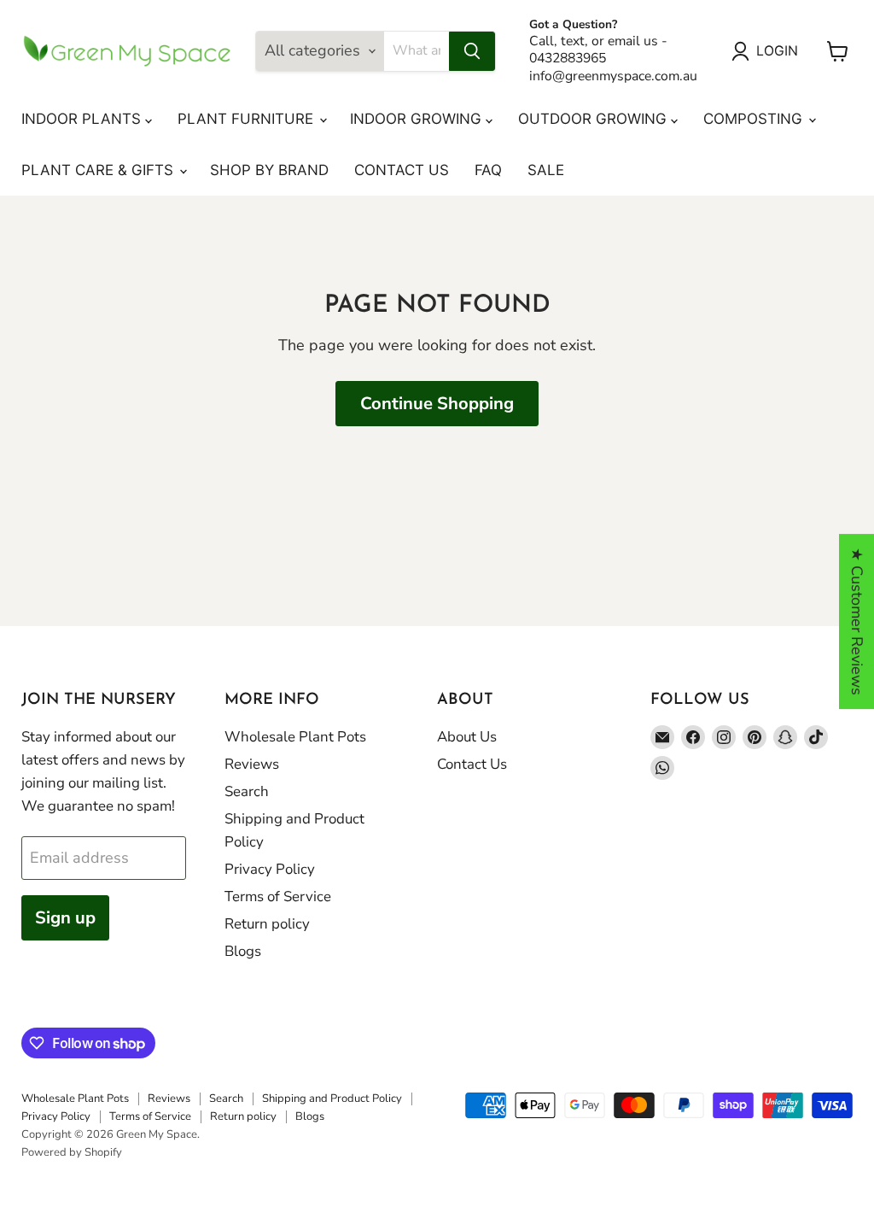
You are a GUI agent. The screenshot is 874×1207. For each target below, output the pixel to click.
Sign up (65, 917)
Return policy (267, 924)
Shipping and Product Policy (332, 1098)
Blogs (242, 951)
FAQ (488, 170)
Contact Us (401, 170)
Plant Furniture (248, 118)
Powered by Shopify (71, 1152)
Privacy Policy (269, 869)
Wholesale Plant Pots (295, 737)
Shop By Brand (269, 170)
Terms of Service (277, 896)
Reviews (251, 764)
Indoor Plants (83, 118)
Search (246, 791)
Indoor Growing (418, 118)
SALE (545, 170)
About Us (467, 737)
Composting (755, 118)
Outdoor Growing (594, 118)
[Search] (472, 51)
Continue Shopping (437, 403)
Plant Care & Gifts (99, 170)
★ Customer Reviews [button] (857, 621)
